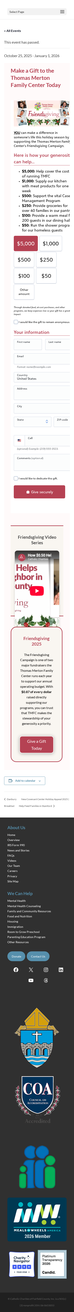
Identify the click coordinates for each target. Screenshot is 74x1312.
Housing (12, 921)
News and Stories (18, 850)
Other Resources (18, 942)
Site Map (12, 881)
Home (11, 835)
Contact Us (38, 956)
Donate (16, 956)
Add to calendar (25, 780)
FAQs (10, 855)
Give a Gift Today (36, 745)
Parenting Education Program (26, 937)
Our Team (13, 865)
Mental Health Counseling (24, 906)
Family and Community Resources (29, 911)
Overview (13, 840)
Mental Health (16, 900)
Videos (11, 860)
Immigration (15, 926)
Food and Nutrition (19, 916)
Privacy (12, 876)
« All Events (12, 31)
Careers (12, 871)
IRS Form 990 (16, 845)
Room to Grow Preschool (23, 932)
